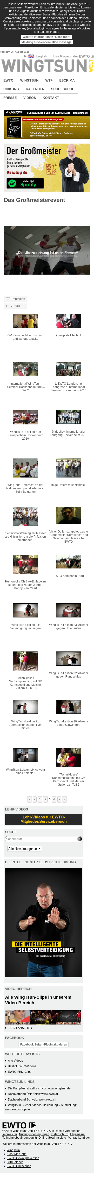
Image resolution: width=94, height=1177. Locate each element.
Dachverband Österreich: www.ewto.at (33, 1094)
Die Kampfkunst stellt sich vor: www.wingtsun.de (39, 1088)
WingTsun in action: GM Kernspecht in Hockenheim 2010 (25, 435)
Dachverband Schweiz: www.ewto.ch (32, 1099)
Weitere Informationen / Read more (46, 37)
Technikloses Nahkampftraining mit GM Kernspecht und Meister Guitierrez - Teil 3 (25, 683)
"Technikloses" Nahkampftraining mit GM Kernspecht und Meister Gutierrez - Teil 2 (68, 779)
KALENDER (35, 89)
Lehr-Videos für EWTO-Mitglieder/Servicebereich (43, 819)
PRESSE (10, 98)
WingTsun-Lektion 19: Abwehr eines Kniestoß (25, 771)
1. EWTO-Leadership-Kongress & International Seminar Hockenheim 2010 (69, 387)
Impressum (9, 1134)
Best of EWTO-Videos (22, 1066)
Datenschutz (59, 1134)
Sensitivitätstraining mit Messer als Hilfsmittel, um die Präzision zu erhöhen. (25, 537)
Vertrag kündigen (79, 1137)
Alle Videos (15, 1060)
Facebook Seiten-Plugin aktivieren (43, 1044)
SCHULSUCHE (62, 89)
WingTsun (13, 1150)
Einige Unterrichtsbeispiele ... (68, 485)
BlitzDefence (15, 1162)
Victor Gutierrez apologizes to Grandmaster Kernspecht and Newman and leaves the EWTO (68, 536)
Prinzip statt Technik (69, 335)
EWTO (8, 80)
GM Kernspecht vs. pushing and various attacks (25, 337)
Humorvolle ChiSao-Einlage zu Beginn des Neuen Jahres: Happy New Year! (25, 585)
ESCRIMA (67, 80)
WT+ (49, 80)
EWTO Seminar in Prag (69, 576)
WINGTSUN (29, 80)
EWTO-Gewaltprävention (23, 1158)
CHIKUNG (11, 89)
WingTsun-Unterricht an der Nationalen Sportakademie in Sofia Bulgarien (25, 488)
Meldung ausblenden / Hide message (46, 42)
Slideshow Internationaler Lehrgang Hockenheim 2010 (68, 433)
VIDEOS (29, 98)
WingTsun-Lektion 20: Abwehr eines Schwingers (68, 723)
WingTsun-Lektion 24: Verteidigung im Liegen (25, 626)
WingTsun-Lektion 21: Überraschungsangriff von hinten (25, 725)
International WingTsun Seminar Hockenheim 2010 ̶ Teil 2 (25, 387)
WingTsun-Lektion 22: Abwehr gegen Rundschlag (68, 675)
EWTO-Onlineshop (19, 1166)
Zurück (15, 306)
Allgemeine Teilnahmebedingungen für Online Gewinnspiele (43, 1136)
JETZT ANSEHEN (20, 1028)
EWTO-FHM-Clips (19, 1071)
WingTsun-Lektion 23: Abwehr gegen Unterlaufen (68, 626)
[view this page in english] (38, 57)
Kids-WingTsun (17, 1154)
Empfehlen (18, 299)
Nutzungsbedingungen (34, 1134)
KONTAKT (51, 98)
